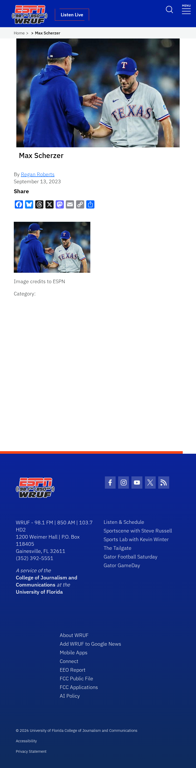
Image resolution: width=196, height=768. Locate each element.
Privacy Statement (31, 751)
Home (19, 32)
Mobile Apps (74, 652)
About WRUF (74, 635)
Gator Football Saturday (130, 556)
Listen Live (72, 15)
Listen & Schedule (124, 521)
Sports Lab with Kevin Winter (136, 539)
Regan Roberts (38, 174)
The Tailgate (117, 547)
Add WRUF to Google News (90, 643)
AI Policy (70, 695)
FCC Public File (76, 678)
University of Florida (39, 591)
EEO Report (72, 669)
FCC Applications (79, 687)
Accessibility (26, 740)
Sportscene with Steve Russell (138, 530)
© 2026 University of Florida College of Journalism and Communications (76, 730)
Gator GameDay (122, 565)
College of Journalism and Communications (46, 581)
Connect (69, 661)
